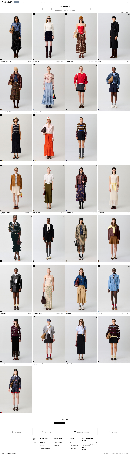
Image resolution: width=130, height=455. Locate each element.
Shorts (65, 10)
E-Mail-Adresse (84, 442)
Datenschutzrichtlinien (125, 453)
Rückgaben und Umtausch (58, 442)
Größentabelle (42, 445)
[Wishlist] (31, 15)
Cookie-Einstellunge (118, 453)
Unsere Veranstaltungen (74, 445)
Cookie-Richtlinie (113, 453)
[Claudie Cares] (34, 440)
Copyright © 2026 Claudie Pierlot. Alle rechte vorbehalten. (10, 453)
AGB (104, 453)
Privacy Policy (108, 453)
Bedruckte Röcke (57, 10)
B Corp (71, 442)
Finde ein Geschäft (73, 448)
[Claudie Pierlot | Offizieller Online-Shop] (7, 2)
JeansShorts (72, 10)
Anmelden (96, 443)
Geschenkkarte (56, 445)
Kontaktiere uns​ (42, 442)
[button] (16, 2)
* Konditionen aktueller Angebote (45, 448)
